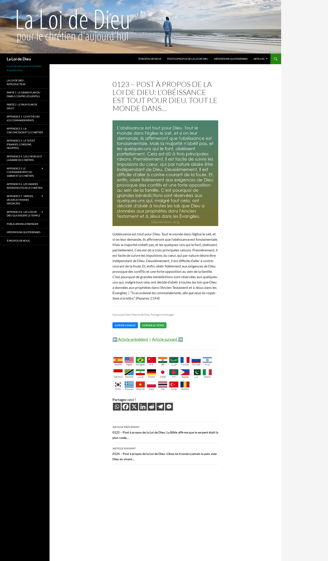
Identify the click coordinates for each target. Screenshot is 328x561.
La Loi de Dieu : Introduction (16, 82)
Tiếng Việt (140, 389)
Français (185, 364)
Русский (196, 364)
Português (140, 364)
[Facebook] (125, 407)
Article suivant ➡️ (167, 339)
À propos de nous (149, 58)
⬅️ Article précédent (130, 339)
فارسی (140, 377)
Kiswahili (129, 377)
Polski (151, 389)
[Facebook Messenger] (169, 407)
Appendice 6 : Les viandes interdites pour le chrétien (24, 186)
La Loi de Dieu (19, 58)
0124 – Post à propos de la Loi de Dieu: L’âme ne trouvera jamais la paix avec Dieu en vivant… (164, 454)
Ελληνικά (129, 389)
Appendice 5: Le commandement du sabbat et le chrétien (20, 172)
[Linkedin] (143, 407)
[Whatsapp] (117, 407)
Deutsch (151, 377)
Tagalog (185, 377)
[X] (134, 407)
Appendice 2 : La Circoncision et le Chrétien (25, 130)
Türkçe (174, 389)
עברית (207, 364)
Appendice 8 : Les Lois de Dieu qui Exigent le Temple (23, 213)
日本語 (163, 377)
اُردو (196, 377)
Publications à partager (22, 223)
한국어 (118, 389)
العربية (174, 364)
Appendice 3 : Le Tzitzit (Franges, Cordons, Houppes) (21, 144)
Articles (258, 58)
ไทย (162, 389)
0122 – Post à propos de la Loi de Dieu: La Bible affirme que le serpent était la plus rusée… (165, 432)
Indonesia (118, 377)
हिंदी (162, 364)
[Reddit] (152, 407)
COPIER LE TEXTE (153, 325)
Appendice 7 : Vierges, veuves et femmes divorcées (20, 200)
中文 (151, 364)
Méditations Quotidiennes (231, 58)
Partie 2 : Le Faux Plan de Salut (22, 106)
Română (185, 389)
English (129, 364)
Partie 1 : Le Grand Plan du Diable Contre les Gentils (23, 94)
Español (118, 364)
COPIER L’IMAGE (125, 325)
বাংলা (174, 377)
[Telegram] (160, 407)
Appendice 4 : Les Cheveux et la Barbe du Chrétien (24, 158)
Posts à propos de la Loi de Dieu (187, 58)
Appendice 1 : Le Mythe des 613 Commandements (23, 118)
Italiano (207, 377)
